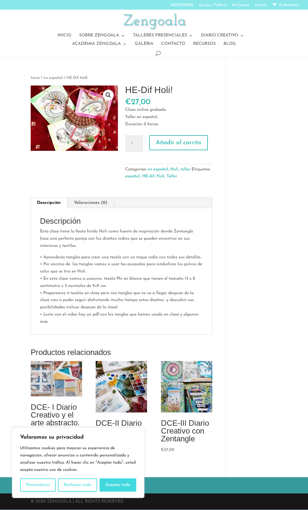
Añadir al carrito (178, 143)
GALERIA (144, 44)
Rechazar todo (77, 485)
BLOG (229, 44)
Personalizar (38, 485)
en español (53, 78)
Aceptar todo (118, 485)
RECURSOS (204, 44)
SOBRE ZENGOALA (99, 35)
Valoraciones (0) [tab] (90, 203)
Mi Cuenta (240, 5)
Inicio (35, 78)
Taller (172, 176)
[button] (108, 95)
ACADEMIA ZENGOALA (96, 44)
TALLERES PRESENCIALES (160, 35)
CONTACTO (173, 44)
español (132, 176)
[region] (78, 463)
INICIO (64, 35)
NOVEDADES (182, 5)
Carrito (261, 5)
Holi (174, 169)
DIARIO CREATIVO (219, 35)
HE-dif (148, 176)
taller (185, 169)
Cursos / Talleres (212, 5)
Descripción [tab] (48, 203)
